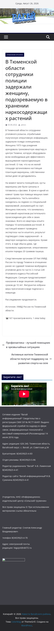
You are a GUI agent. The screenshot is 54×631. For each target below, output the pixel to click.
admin (23, 125)
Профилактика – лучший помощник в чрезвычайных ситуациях (28, 345)
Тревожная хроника (15, 55)
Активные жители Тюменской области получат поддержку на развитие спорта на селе (29, 359)
